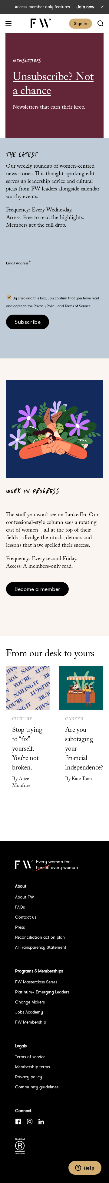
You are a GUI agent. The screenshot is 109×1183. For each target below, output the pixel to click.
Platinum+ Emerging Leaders (42, 992)
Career (74, 719)
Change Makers (30, 1002)
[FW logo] (24, 864)
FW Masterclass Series (36, 982)
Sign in (80, 23)
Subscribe (28, 321)
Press (20, 927)
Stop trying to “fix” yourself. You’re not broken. (27, 749)
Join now (85, 6)
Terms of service (30, 1057)
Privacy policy (28, 1077)
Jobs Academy (29, 1012)
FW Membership (30, 1022)
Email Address (18, 263)
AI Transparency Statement (40, 947)
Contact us (25, 917)
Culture (22, 719)
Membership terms (32, 1067)
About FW (24, 897)
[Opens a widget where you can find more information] (84, 1168)
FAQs (20, 907)
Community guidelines (36, 1087)
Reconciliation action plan (40, 937)
